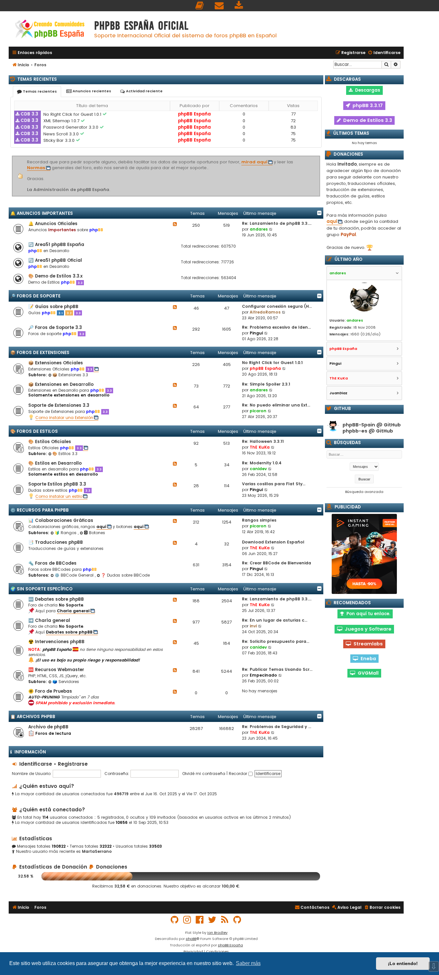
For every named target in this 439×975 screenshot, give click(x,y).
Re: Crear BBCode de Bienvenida (276, 563)
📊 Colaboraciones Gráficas (60, 520)
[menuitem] (200, 5)
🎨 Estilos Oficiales (49, 442)
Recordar (238, 773)
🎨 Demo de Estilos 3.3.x (55, 276)
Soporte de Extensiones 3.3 (58, 405)
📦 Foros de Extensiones (39, 353)
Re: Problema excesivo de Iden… (276, 327)
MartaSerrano (97, 851)
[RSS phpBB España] (225, 920)
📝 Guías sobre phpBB (53, 307)
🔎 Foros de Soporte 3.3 (55, 327)
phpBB (191, 938)
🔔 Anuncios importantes (41, 213)
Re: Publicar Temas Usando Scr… (277, 669)
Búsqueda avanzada (364, 491)
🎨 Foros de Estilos (34, 431)
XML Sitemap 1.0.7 (62, 121)
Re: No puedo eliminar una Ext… (276, 405)
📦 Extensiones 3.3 (70, 375)
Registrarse (73, 764)
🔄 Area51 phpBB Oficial (55, 260)
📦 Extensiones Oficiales (55, 363)
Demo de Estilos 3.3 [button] (366, 120)
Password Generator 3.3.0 (71, 127)
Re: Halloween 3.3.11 (263, 441)
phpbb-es (355, 431)
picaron (258, 411)
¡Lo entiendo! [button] (403, 963)
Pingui (256, 333)
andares (259, 229)
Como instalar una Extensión (64, 417)
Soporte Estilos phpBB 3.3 (57, 484)
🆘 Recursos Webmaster (56, 670)
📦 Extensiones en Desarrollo (61, 384)
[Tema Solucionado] (105, 114)
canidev (258, 468)
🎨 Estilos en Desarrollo (55, 463)
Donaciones (110, 866)
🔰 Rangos (66, 532)
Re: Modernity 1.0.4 (262, 463)
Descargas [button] (366, 90)
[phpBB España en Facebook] (200, 920)
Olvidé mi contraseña (203, 773)
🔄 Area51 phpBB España (56, 244)
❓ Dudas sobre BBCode (125, 575)
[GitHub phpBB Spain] (175, 920)
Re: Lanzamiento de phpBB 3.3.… (276, 223)
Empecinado (263, 675)
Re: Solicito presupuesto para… (275, 641)
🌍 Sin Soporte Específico (41, 589)
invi (253, 626)
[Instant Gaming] (364, 554)
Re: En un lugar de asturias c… (274, 620)
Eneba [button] (367, 658)
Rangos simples (259, 520)
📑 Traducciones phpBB (55, 542)
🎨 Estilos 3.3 (64, 453)
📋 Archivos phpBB (32, 717)
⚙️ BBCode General (75, 575)
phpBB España (194, 114)
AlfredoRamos (265, 312)
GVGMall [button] (367, 673)
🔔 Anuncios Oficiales (52, 224)
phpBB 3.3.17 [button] (366, 105)
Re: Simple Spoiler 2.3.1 (266, 384)
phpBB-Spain (359, 425)
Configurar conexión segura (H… (277, 306)
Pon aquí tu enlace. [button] (367, 614)
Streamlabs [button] (367, 644)
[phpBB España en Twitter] (212, 920)
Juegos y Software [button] (366, 629)
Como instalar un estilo (58, 496)
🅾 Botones (94, 532)
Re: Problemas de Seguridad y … (276, 726)
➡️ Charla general (49, 620)
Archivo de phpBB (48, 727)
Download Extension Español (273, 542)
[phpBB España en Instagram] (187, 920)
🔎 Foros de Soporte (35, 296)
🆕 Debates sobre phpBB (56, 599)
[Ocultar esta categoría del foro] (319, 212)
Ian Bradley (217, 932)
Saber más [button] (248, 963)
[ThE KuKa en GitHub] (237, 920)
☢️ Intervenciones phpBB (56, 642)
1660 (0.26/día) (365, 334)
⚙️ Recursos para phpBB (39, 510)
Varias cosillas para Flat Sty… (273, 484)
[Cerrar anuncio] (319, 157)
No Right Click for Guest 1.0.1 (73, 114)
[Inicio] (49, 29)
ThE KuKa (260, 447)
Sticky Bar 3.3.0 (59, 140)
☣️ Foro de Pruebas (50, 691)
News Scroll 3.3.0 (61, 134)
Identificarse (35, 764)
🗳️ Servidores (65, 681)
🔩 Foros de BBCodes (52, 563)
